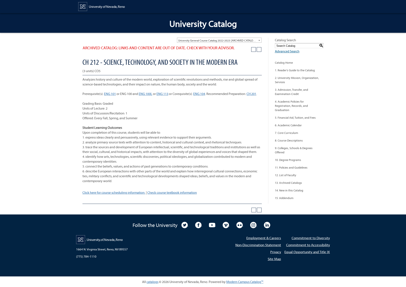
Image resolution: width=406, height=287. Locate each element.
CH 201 (251, 94)
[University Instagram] (253, 224)
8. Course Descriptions (289, 140)
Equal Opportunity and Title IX (307, 252)
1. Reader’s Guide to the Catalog (295, 70)
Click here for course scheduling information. (113, 192)
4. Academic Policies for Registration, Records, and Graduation (291, 106)
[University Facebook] (198, 224)
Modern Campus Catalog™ (244, 282)
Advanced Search (287, 51)
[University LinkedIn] (267, 224)
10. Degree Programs (288, 160)
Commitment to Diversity (311, 238)
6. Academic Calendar (288, 125)
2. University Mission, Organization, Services (297, 80)
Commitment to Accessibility (308, 245)
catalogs (152, 282)
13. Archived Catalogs (288, 183)
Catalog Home (284, 63)
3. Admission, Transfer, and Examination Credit (291, 92)
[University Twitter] (184, 224)
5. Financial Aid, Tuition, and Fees (295, 117)
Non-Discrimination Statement (258, 245)
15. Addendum (284, 198)
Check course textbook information (172, 192)
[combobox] (219, 40)
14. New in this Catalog (289, 190)
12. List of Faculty (285, 175)
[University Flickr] (239, 224)
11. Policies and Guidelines (291, 167)
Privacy (275, 252)
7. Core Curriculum (286, 133)
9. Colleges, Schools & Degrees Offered (294, 150)
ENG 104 (199, 94)
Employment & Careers (263, 238)
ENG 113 (162, 94)
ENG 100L (145, 94)
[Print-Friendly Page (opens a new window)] (253, 49)
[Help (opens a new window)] (259, 49)
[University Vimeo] (226, 224)
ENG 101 (110, 94)
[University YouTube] (212, 224)
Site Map (274, 259)
